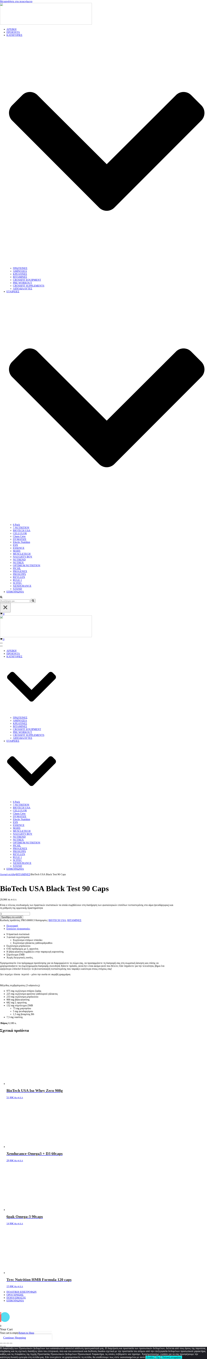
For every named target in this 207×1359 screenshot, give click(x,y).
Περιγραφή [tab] (12, 925)
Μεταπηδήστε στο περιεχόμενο (16, 1)
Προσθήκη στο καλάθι (11, 917)
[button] (1, 597)
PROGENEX (20, 571)
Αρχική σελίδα (7, 874)
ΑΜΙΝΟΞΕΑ (20, 271)
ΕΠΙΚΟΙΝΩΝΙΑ (15, 591)
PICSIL (17, 568)
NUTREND (19, 559)
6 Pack (16, 524)
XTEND (17, 588)
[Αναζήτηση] (33, 601)
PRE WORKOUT (22, 282)
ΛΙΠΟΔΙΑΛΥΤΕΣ (22, 288)
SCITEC (17, 583)
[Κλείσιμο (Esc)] (11, 1343)
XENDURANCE (22, 585)
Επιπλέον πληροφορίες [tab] (18, 928)
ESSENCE (18, 548)
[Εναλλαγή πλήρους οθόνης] (4, 1343)
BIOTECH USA (21, 530)
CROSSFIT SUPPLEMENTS (28, 285)
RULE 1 (17, 580)
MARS (16, 550)
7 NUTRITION (21, 527)
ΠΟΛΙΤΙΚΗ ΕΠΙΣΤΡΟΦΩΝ (21, 1291)
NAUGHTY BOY (22, 556)
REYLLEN (19, 577)
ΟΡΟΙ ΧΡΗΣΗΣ (14, 1294)
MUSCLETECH (22, 553)
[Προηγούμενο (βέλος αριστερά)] (1, 1346)
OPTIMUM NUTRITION (26, 565)
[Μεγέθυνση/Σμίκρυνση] (1, 1343)
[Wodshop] (46, 23)
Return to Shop (26, 1332)
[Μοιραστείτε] (7, 1343)
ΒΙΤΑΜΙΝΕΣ (20, 277)
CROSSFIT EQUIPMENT (27, 279)
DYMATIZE (19, 539)
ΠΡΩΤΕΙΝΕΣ (20, 268)
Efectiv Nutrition (21, 542)
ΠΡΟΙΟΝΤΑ (13, 32)
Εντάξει (150, 1357)
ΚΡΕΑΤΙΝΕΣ (20, 274)
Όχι (158, 1357)
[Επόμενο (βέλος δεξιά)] (4, 1346)
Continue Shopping (14, 1337)
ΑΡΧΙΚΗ (11, 29)
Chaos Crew (19, 536)
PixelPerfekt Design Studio (109, 1307)
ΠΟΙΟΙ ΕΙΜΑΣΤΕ (16, 1297)
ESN (15, 545)
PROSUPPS (19, 574)
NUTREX (18, 562)
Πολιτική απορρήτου (171, 1357)
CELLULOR (20, 533)
